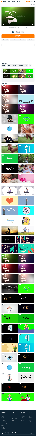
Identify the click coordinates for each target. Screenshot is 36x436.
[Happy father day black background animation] (10, 108)
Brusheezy (3, 414)
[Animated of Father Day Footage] (10, 347)
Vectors (4, 1)
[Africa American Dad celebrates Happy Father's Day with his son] (26, 396)
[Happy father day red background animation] (10, 88)
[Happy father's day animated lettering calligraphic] (26, 98)
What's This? (8, 42)
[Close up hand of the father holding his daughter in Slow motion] (10, 148)
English (29, 414)
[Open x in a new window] (18, 432)
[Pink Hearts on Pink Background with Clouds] (26, 178)
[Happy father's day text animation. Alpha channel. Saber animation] (10, 337)
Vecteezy (3, 415)
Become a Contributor (23, 420)
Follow (22, 32)
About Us (22, 417)
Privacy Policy (32, 432)
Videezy (3, 417)
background (15, 65)
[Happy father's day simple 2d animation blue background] (26, 148)
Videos (13, 1)
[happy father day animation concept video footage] (10, 118)
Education (3, 419)
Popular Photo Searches (13, 423)
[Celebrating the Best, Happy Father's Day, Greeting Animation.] (9, 357)
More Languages (30, 421)
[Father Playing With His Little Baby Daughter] (10, 178)
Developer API (4, 421)
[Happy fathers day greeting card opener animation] (26, 337)
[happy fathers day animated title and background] (10, 210)
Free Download (18, 36)
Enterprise (3, 418)
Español (29, 415)
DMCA (12, 416)
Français (29, 419)
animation (9, 65)
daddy (30, 65)
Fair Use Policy (31, 433)
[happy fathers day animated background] (26, 200)
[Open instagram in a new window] (12, 432)
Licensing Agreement (13, 415)
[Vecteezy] (1, 1)
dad (26, 65)
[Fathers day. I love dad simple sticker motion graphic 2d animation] (10, 128)
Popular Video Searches (13, 425)
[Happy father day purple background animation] (26, 108)
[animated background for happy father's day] (10, 200)
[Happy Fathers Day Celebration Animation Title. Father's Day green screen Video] (26, 118)
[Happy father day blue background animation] (26, 88)
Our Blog (22, 418)
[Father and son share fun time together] (10, 396)
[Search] (31, 4)
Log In (31, 1)
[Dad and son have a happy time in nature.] (26, 158)
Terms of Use (27, 432)
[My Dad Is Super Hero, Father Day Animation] (26, 328)
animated (3, 65)
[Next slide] (32, 65)
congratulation (21, 65)
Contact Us (22, 415)
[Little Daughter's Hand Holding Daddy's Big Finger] (26, 128)
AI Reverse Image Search (4, 423)
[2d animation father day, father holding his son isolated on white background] (10, 377)
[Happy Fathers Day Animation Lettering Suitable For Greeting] (10, 168)
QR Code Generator (3, 427)
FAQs (22, 414)
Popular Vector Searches (13, 420)
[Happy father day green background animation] (10, 258)
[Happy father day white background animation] (10, 98)
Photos (9, 1)
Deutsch (29, 418)
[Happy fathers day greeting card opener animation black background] (10, 328)
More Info (3, 44)
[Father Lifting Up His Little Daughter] (10, 138)
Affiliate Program (12, 418)
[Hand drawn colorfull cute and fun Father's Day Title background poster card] (18, 239)
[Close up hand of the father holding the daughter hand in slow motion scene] (26, 138)
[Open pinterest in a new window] (15, 432)
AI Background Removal (4, 425)
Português (29, 417)
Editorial (18, 1)
